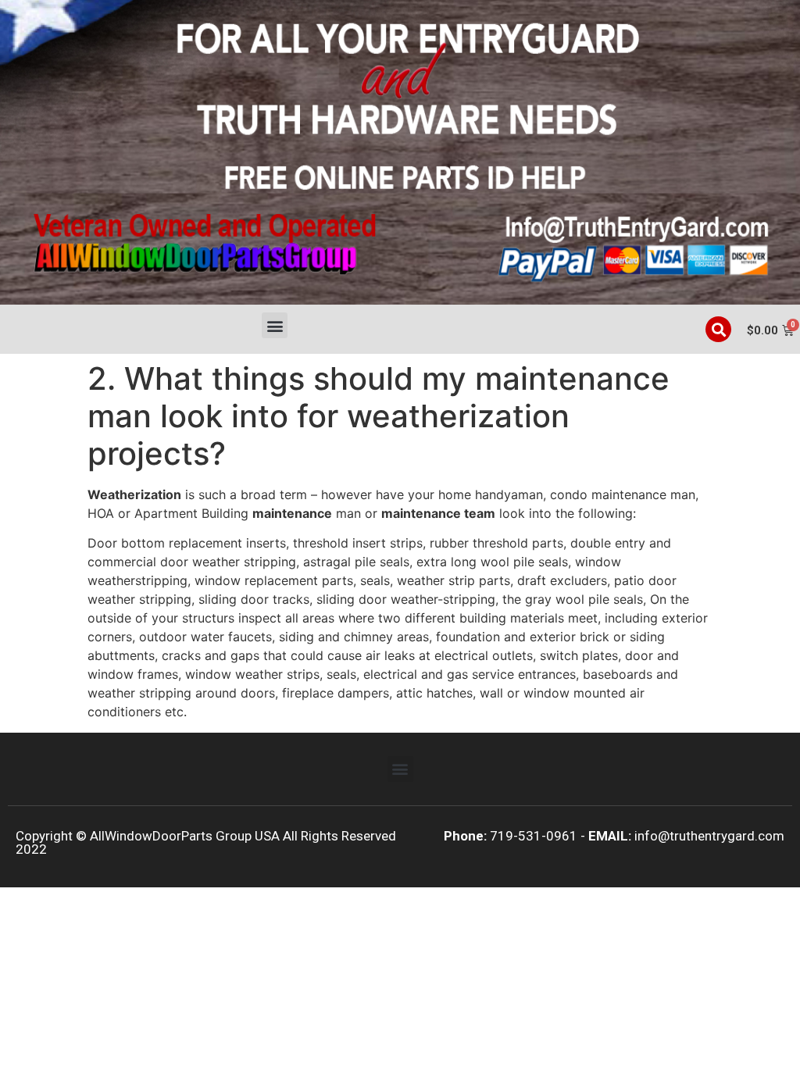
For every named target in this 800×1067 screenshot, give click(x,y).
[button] (275, 325)
